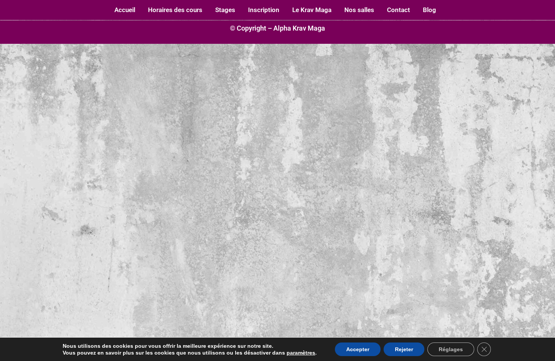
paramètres (301, 353)
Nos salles (359, 10)
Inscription (263, 10)
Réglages (451, 349)
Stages (225, 10)
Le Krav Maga (311, 10)
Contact (398, 10)
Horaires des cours (175, 10)
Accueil (124, 10)
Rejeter (404, 349)
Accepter (357, 349)
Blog (429, 10)
